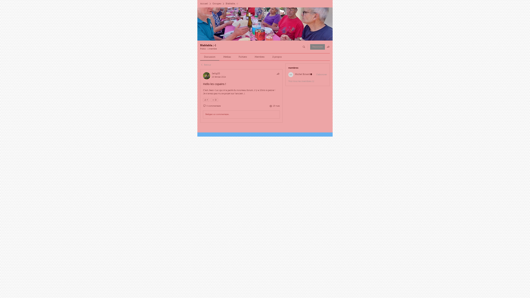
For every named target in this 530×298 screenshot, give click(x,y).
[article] (241, 96)
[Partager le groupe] (328, 46)
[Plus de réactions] (214, 100)
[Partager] (278, 73)
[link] (209, 57)
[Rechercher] (304, 47)
